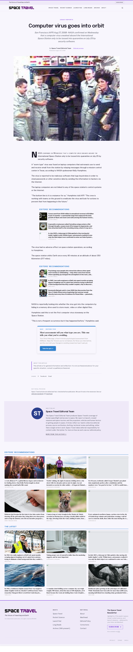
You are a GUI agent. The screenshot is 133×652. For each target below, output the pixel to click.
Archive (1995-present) (61, 628)
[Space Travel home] (21, 8)
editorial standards (37, 394)
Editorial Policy (85, 621)
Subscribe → (115, 627)
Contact (83, 628)
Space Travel (54, 7)
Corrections (84, 625)
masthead (49, 394)
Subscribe (119, 2)
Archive (97, 7)
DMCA (126, 640)
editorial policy (95, 430)
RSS (119, 631)
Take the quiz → (47, 348)
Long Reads (88, 7)
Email (50, 376)
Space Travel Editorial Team (61, 48)
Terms (120, 640)
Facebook (43, 376)
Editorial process (78, 48)
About (103, 7)
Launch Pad (77, 7)
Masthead (84, 617)
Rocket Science (66, 7)
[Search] (122, 8)
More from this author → (56, 434)
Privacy (112, 640)
